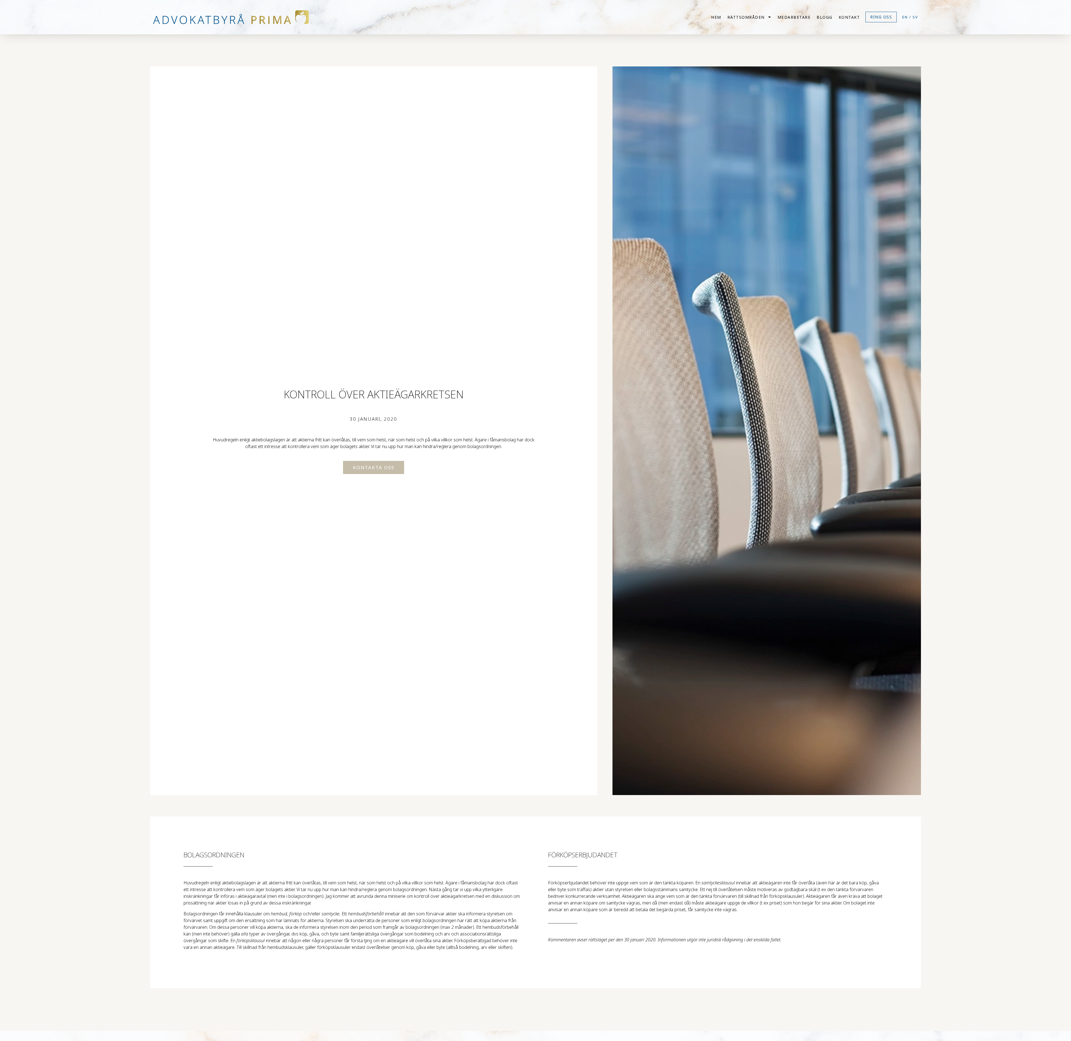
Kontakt (849, 17)
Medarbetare (794, 17)
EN (905, 17)
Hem (716, 17)
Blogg (825, 17)
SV (915, 17)
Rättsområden (746, 17)
